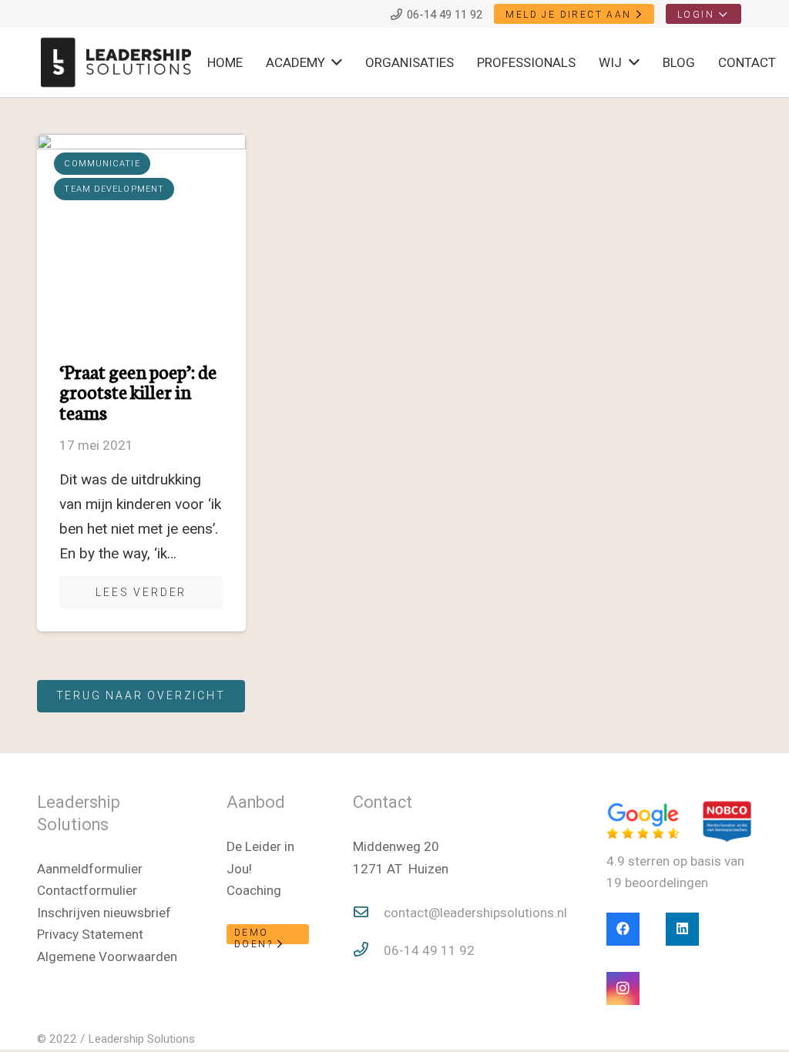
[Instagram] (623, 988)
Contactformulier (87, 890)
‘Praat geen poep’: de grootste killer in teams (138, 391)
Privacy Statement (90, 934)
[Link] (116, 62)
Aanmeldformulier (90, 868)
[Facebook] (623, 929)
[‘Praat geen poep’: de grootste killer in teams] (142, 238)
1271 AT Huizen (400, 868)
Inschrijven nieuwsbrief (104, 912)
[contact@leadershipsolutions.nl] (368, 913)
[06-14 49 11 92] (368, 951)
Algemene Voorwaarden (107, 956)
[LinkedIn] (682, 929)
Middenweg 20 (396, 846)
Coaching (254, 890)
